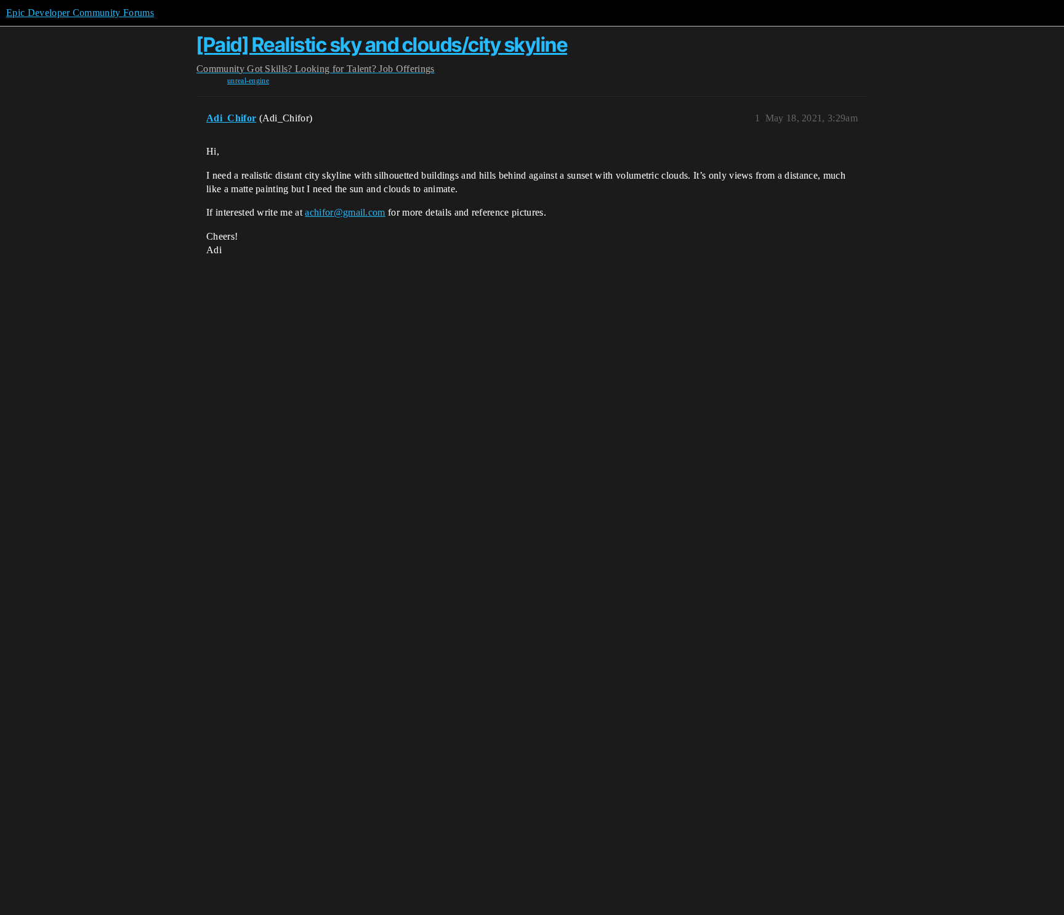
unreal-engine (248, 80)
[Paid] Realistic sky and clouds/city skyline (381, 45)
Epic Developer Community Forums (80, 12)
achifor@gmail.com (345, 212)
